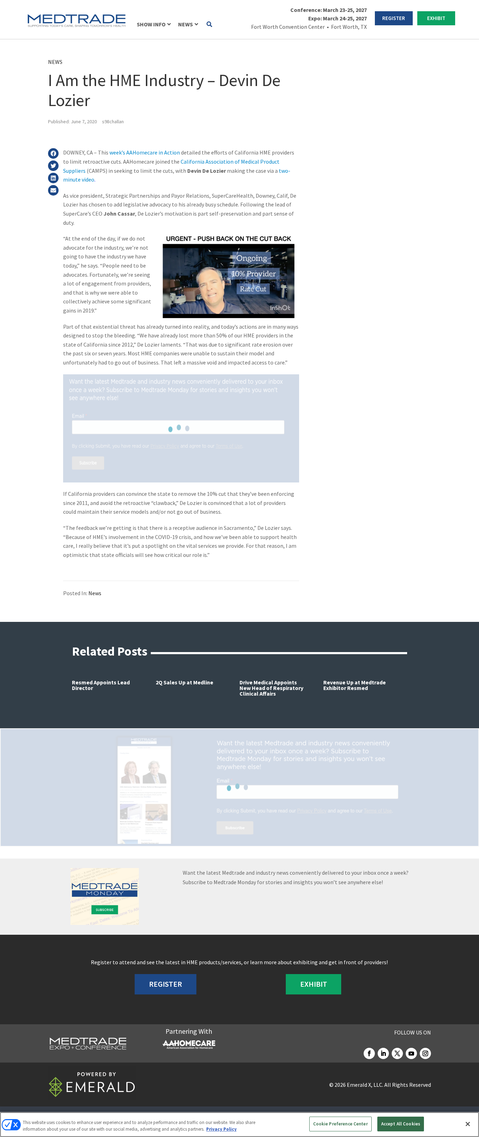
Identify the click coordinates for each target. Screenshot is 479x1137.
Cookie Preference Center (340, 1124)
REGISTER (393, 18)
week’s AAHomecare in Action (144, 152)
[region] (239, 1124)
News (55, 61)
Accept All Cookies (400, 1124)
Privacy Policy (221, 1129)
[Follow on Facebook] (369, 1053)
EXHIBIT (436, 18)
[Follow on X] (397, 1053)
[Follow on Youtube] (411, 1053)
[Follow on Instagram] (425, 1053)
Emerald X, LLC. (365, 1084)
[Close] (467, 1124)
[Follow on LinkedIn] (383, 1053)
